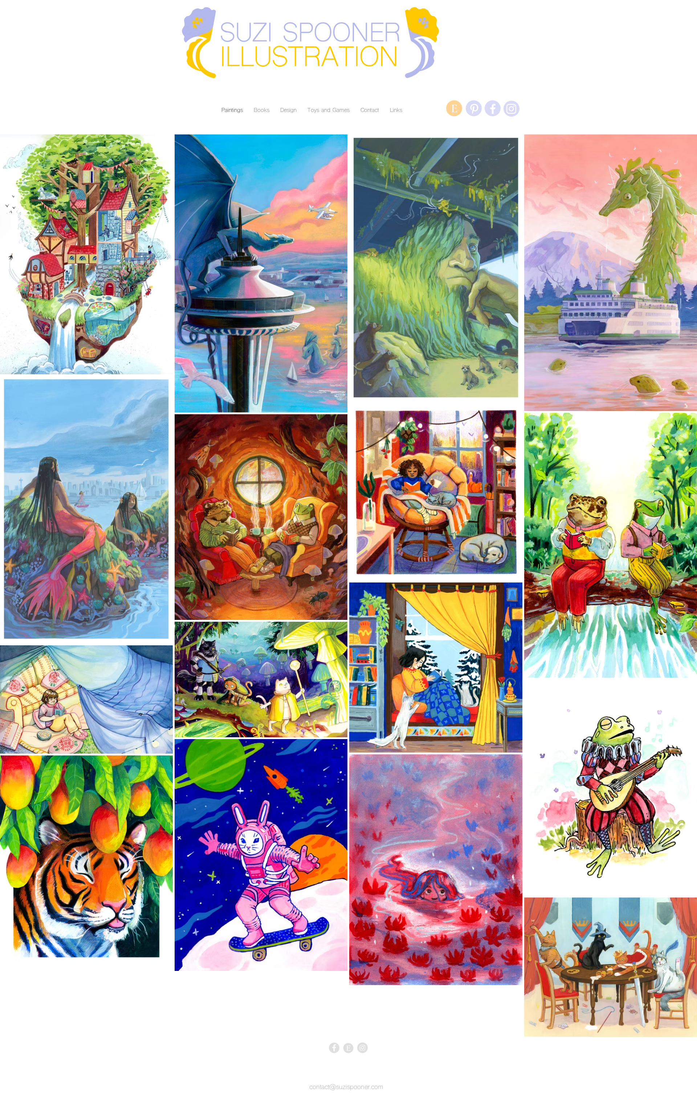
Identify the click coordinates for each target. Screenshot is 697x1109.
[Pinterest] (474, 109)
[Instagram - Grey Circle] (362, 1048)
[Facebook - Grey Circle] (334, 1048)
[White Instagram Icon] (511, 109)
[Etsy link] (348, 1048)
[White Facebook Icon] (493, 109)
